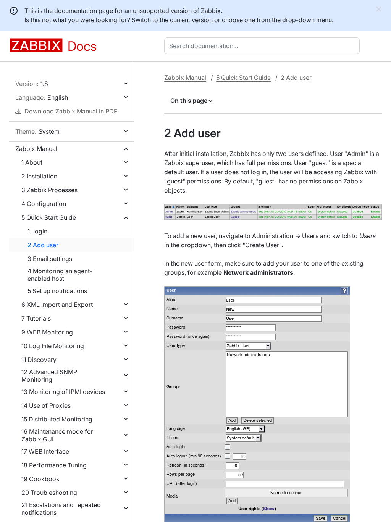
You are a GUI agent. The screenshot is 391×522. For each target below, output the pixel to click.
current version (191, 20)
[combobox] (263, 46)
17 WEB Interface (45, 451)
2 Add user (42, 245)
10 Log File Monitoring (52, 346)
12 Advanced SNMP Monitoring (49, 375)
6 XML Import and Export (57, 304)
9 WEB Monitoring (47, 332)
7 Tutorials (36, 318)
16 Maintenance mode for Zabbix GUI (57, 435)
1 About (31, 162)
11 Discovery (39, 359)
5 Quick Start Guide (48, 217)
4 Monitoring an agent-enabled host (59, 274)
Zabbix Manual (36, 148)
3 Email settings (49, 259)
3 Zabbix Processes (49, 190)
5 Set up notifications (57, 291)
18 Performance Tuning (54, 465)
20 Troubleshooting (49, 492)
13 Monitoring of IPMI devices (63, 392)
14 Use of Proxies (46, 405)
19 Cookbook (40, 479)
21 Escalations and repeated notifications (61, 508)
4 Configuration (43, 204)
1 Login (37, 231)
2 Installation (39, 176)
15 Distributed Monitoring (56, 419)
